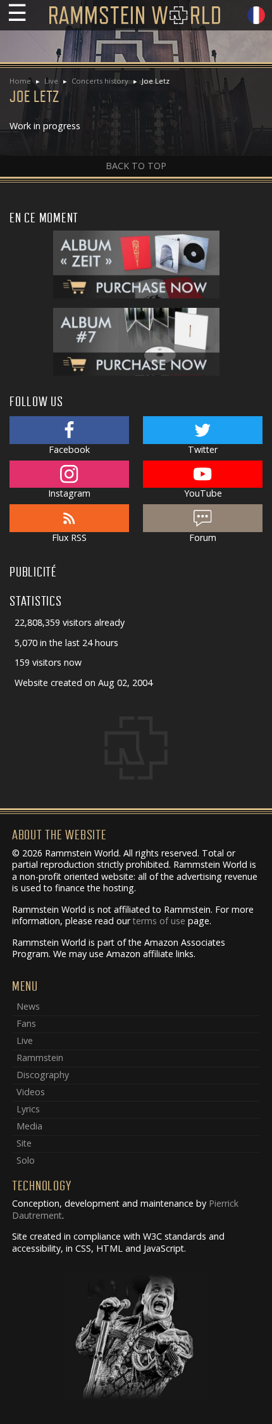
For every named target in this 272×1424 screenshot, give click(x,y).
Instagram (69, 493)
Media (29, 1126)
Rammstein (39, 1058)
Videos (30, 1092)
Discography (42, 1075)
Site (24, 1143)
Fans (26, 1023)
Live (51, 81)
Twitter (203, 449)
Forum (202, 537)
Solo (25, 1160)
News (28, 1006)
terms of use (159, 921)
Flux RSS (69, 537)
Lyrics (28, 1109)
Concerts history (99, 81)
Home (20, 81)
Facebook (69, 449)
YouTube (203, 493)
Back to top (136, 166)
